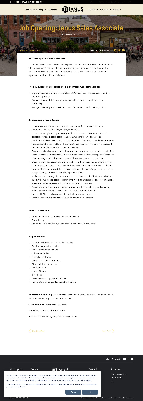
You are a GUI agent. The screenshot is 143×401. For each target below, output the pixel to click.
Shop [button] (41, 10)
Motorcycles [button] (30, 10)
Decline (90, 392)
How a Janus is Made (119, 374)
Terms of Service (87, 398)
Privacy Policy (101, 398)
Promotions (52, 10)
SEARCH (94, 2)
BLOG (101, 2)
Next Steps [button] (104, 10)
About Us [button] (91, 10)
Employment (116, 378)
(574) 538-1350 (38, 2)
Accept (73, 392)
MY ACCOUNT (127, 2)
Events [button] (115, 10)
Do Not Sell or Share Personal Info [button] (121, 398)
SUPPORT (109, 2)
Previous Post (38, 331)
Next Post (106, 331)
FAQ (112, 381)
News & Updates (29, 50)
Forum (117, 2)
